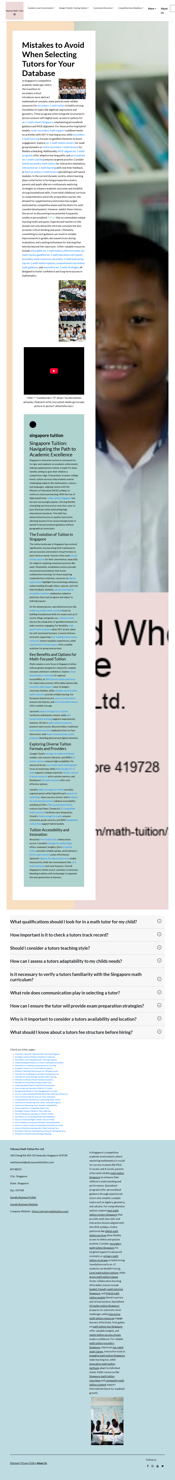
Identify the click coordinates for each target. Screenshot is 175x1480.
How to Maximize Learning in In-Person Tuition (34, 1114)
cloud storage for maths (50, 816)
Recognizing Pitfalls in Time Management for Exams (36, 1091)
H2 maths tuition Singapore (104, 1305)
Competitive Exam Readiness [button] (130, 8)
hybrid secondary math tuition (38, 163)
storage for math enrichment (59, 753)
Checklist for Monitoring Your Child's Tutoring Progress (38, 1102)
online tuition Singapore (59, 498)
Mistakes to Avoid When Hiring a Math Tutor (33, 1082)
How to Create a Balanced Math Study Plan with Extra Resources (41, 1094)
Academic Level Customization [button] (40, 8)
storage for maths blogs (60, 843)
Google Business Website (24, 1204)
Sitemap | (15, 1462)
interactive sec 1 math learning (39, 167)
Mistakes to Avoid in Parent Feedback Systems (34, 1079)
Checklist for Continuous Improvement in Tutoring (35, 1065)
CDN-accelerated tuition (59, 804)
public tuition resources (60, 722)
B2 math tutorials (50, 780)
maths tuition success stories (105, 1334)
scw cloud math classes (66, 701)
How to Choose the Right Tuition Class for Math (34, 1119)
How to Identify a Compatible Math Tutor (32, 1108)
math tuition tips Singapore (107, 1326)
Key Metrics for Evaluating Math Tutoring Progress (36, 1060)
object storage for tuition (51, 789)
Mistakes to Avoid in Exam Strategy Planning (33, 1134)
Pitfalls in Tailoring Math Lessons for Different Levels (36, 1071)
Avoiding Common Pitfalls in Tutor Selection (33, 1111)
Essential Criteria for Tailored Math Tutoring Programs (37, 1054)
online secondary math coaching (46, 610)
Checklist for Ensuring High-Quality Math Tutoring (35, 1077)
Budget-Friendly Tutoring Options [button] (73, 8)
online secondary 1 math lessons (60, 147)
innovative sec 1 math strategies (61, 267)
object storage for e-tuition (54, 711)
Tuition (51, 217)
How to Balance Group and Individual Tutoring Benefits (37, 1122)
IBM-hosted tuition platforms (60, 679)
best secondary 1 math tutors (41, 171)
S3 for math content (40, 854)
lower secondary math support (48, 130)
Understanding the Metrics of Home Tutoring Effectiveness (39, 1062)
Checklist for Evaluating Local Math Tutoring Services (37, 1074)
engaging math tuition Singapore (107, 1355)
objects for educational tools (54, 858)
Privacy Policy (28, 1462)
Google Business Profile (23, 1197)
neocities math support (41, 686)
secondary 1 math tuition (51, 105)
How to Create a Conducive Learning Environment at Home (39, 1125)
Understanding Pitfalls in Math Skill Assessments (35, 1085)
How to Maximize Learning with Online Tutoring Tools (37, 1128)
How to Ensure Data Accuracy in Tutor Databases (35, 1097)
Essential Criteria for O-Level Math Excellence (33, 1068)
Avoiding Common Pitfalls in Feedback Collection (35, 1057)
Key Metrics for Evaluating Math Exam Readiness (35, 1117)
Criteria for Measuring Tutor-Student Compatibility (36, 1105)
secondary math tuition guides (62, 765)
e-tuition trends (66, 618)
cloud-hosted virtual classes (44, 644)
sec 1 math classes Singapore (37, 122)
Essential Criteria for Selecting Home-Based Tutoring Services (40, 1131)
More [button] (151, 8)
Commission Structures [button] (102, 8)
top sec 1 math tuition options (38, 263)
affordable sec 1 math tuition (46, 250)
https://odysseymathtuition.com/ (50, 1211)
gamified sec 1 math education (53, 254)
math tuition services (40, 730)
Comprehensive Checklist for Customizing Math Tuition (37, 1099)
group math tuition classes (103, 1276)
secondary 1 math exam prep (67, 258)
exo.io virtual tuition (65, 698)
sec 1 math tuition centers (60, 142)
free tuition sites (49, 839)
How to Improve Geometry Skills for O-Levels (33, 1088)
